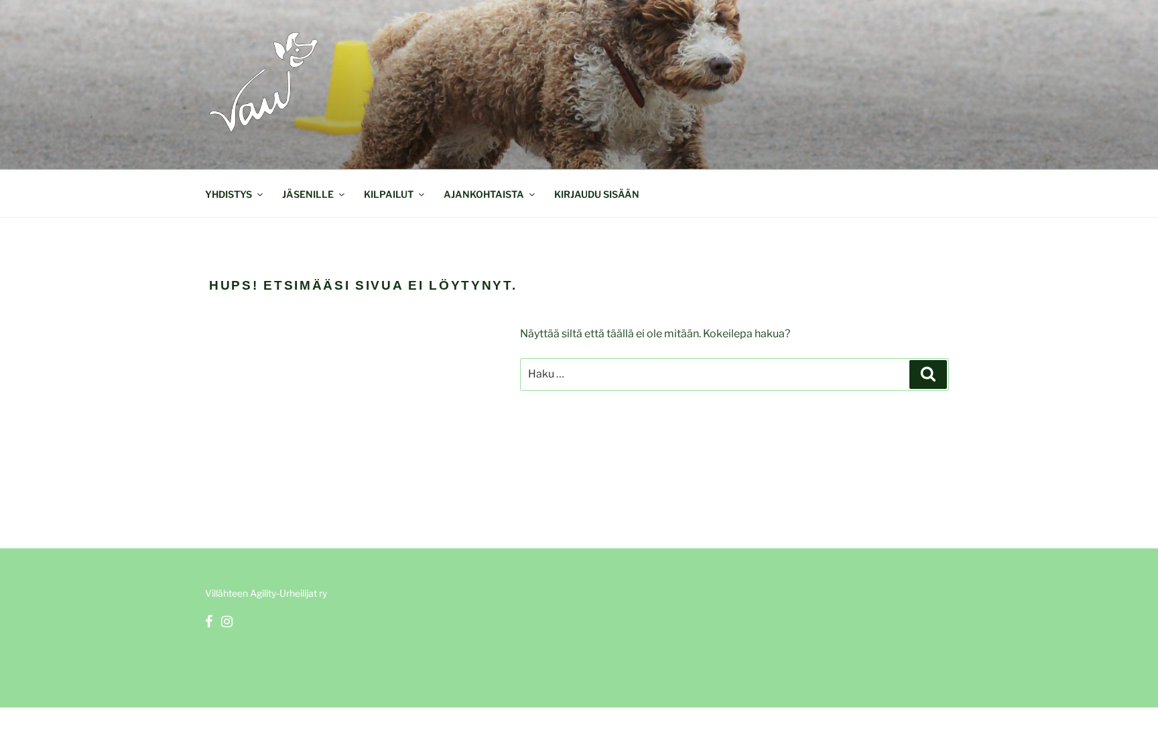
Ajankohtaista (484, 194)
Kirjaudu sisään (596, 194)
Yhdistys (228, 194)
